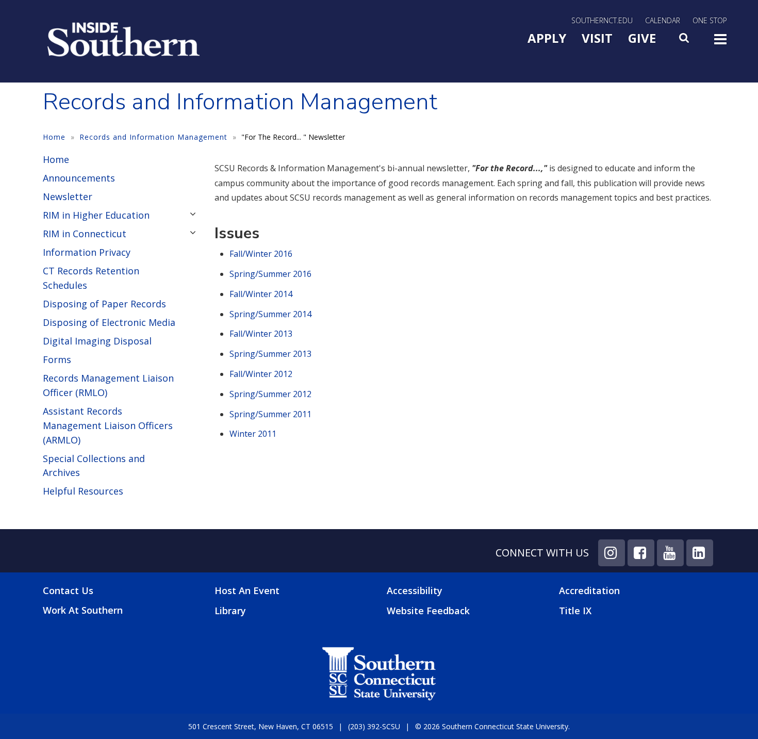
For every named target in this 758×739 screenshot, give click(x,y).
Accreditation (589, 590)
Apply (547, 37)
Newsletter (67, 196)
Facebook (641, 552)
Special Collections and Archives (94, 465)
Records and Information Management (153, 137)
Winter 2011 (252, 433)
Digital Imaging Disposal (97, 341)
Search (685, 41)
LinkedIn (699, 552)
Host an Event (247, 590)
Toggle (720, 42)
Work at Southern (83, 610)
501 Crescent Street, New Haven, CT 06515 (260, 726)
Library (230, 610)
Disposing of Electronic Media (109, 322)
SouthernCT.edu (602, 20)
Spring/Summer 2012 (270, 394)
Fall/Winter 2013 (260, 333)
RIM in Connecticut (84, 233)
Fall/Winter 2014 (260, 294)
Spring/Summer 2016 (270, 274)
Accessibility (414, 590)
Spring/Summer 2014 (270, 314)
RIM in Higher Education (96, 215)
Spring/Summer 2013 (270, 353)
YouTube (670, 552)
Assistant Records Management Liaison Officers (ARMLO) (108, 425)
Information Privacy (86, 252)
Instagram (611, 552)
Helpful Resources (83, 491)
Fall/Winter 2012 (260, 374)
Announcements (79, 178)
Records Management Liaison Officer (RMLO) (108, 385)
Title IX (575, 610)
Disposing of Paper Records (104, 304)
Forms (57, 359)
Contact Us (68, 591)
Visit (597, 37)
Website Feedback (428, 610)
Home (54, 137)
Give (642, 37)
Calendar (662, 20)
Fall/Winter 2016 (260, 253)
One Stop (710, 20)
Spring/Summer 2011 (270, 414)
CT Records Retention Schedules (91, 278)
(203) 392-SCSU (374, 726)
